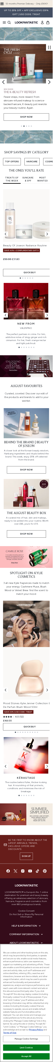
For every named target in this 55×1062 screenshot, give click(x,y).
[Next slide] (49, 82)
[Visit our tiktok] (37, 871)
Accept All (26, 1056)
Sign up (26, 856)
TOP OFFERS (12, 161)
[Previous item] (5, 234)
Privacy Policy (36, 1030)
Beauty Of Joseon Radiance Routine (25, 245)
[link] (42, 22)
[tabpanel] (26, 234)
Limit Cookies (26, 1048)
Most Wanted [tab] (42, 179)
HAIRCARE (32, 161)
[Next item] (47, 234)
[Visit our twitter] (15, 871)
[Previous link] (5, 315)
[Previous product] (5, 690)
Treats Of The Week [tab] (11, 179)
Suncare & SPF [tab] (28, 179)
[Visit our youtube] (30, 871)
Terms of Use (9, 1033)
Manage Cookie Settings (26, 1039)
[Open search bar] (9, 22)
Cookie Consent (26, 911)
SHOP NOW (26, 117)
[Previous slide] (3, 82)
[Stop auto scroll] (49, 47)
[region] (26, 1003)
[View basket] (47, 22)
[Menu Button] (3, 22)
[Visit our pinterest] (44, 871)
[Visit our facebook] (8, 871)
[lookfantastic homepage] (26, 22)
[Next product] (47, 690)
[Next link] (47, 315)
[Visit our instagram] (22, 871)
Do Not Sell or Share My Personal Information (26, 915)
